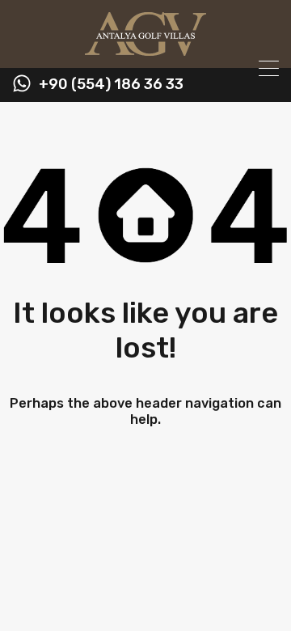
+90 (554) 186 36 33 (111, 84)
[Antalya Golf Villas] (145, 48)
